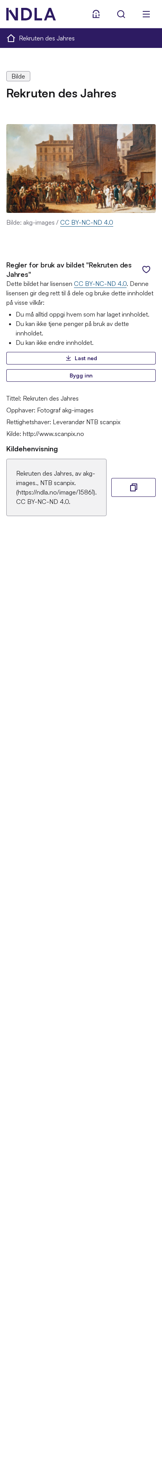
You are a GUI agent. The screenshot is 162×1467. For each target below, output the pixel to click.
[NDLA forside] (11, 38)
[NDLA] (31, 14)
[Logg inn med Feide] (96, 14)
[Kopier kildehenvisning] (133, 487)
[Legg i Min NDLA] (146, 269)
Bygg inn (81, 375)
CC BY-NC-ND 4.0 (86, 222)
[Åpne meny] (146, 14)
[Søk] (121, 14)
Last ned (86, 358)
